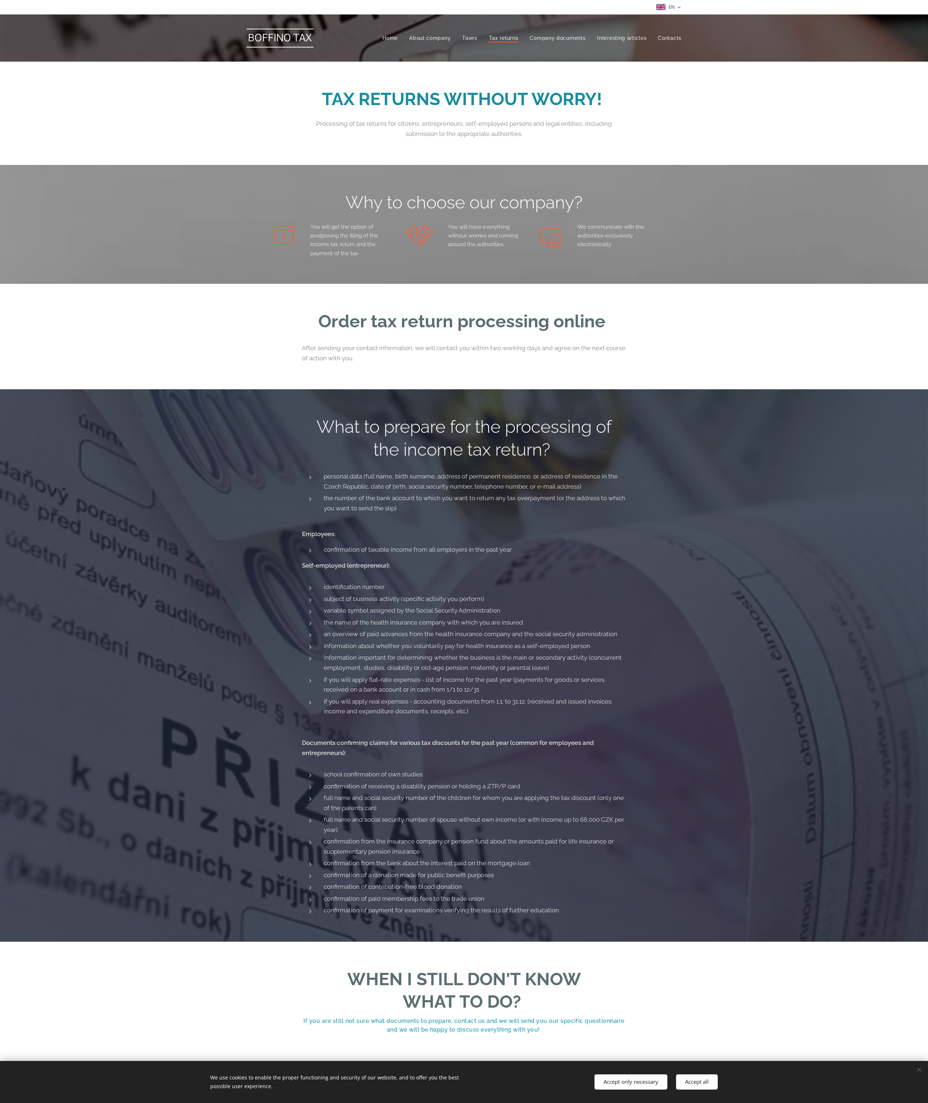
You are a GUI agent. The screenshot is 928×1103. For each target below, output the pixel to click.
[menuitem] (392, 38)
